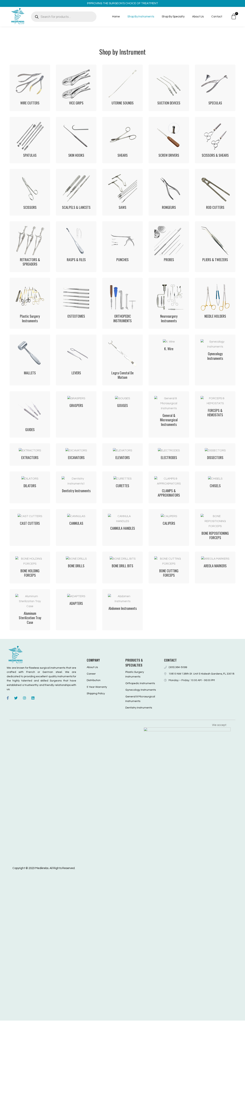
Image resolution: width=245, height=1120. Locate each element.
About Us (198, 16)
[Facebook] (7, 698)
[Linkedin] (33, 698)
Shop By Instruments (140, 16)
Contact (216, 16)
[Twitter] (16, 698)
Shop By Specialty (173, 16)
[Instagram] (24, 698)
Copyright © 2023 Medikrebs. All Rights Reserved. (43, 868)
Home (116, 16)
